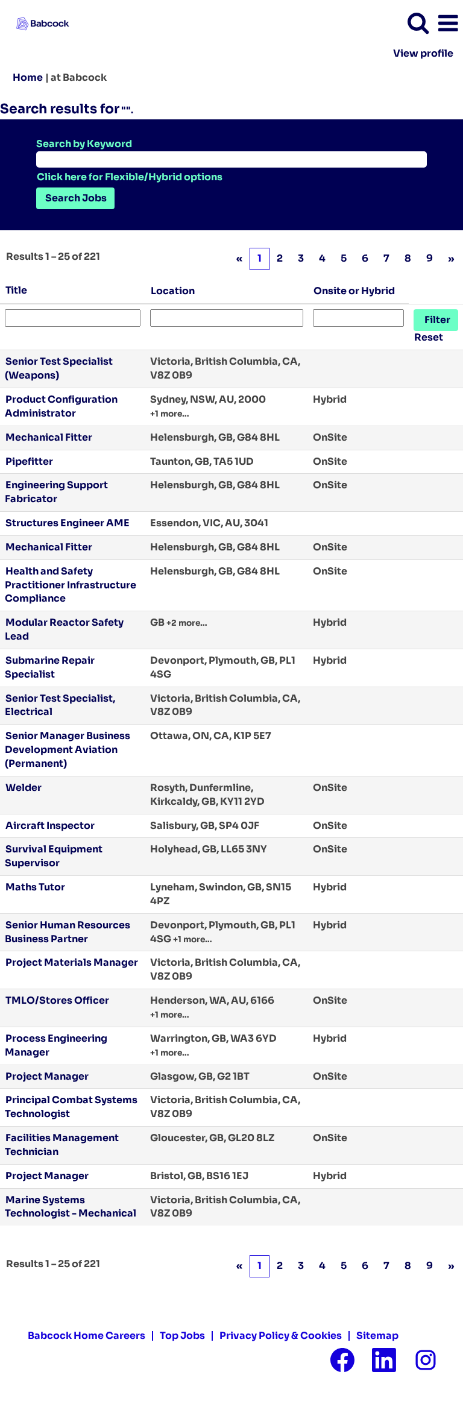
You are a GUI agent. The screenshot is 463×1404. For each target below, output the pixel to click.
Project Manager (47, 1076)
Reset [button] (428, 337)
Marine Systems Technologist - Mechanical (70, 1207)
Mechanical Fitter (48, 437)
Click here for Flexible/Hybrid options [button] (129, 177)
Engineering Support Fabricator (56, 492)
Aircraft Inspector (50, 825)
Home (28, 77)
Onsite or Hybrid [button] (354, 291)
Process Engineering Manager (56, 1045)
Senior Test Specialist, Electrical (60, 705)
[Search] (418, 23)
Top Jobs (182, 1335)
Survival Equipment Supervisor (53, 856)
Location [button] (173, 291)
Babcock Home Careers (86, 1335)
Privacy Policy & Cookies (280, 1335)
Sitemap (377, 1335)
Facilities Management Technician (62, 1145)
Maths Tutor (35, 887)
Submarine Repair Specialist (50, 667)
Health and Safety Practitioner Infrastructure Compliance (70, 585)
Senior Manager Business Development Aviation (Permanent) (67, 749)
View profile (423, 53)
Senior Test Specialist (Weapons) (59, 368)
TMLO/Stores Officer (57, 1000)
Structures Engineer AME (67, 523)
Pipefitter (29, 461)
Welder (23, 787)
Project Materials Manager (71, 962)
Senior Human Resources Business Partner (67, 932)
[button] (448, 23)
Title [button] (16, 290)
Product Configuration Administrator (61, 406)
